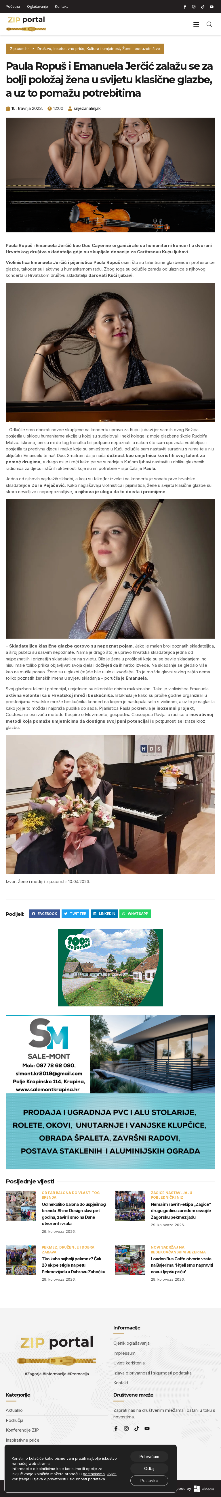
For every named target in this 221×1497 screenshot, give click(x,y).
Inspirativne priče (69, 48)
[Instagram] (193, 6)
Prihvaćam (149, 1456)
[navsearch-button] (209, 24)
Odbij (149, 1468)
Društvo (44, 48)
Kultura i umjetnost (103, 48)
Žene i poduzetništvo (141, 48)
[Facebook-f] (184, 6)
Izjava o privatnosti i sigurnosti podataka (69, 1479)
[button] (196, 24)
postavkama (94, 1473)
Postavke (149, 1480)
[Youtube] (211, 6)
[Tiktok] (202, 6)
